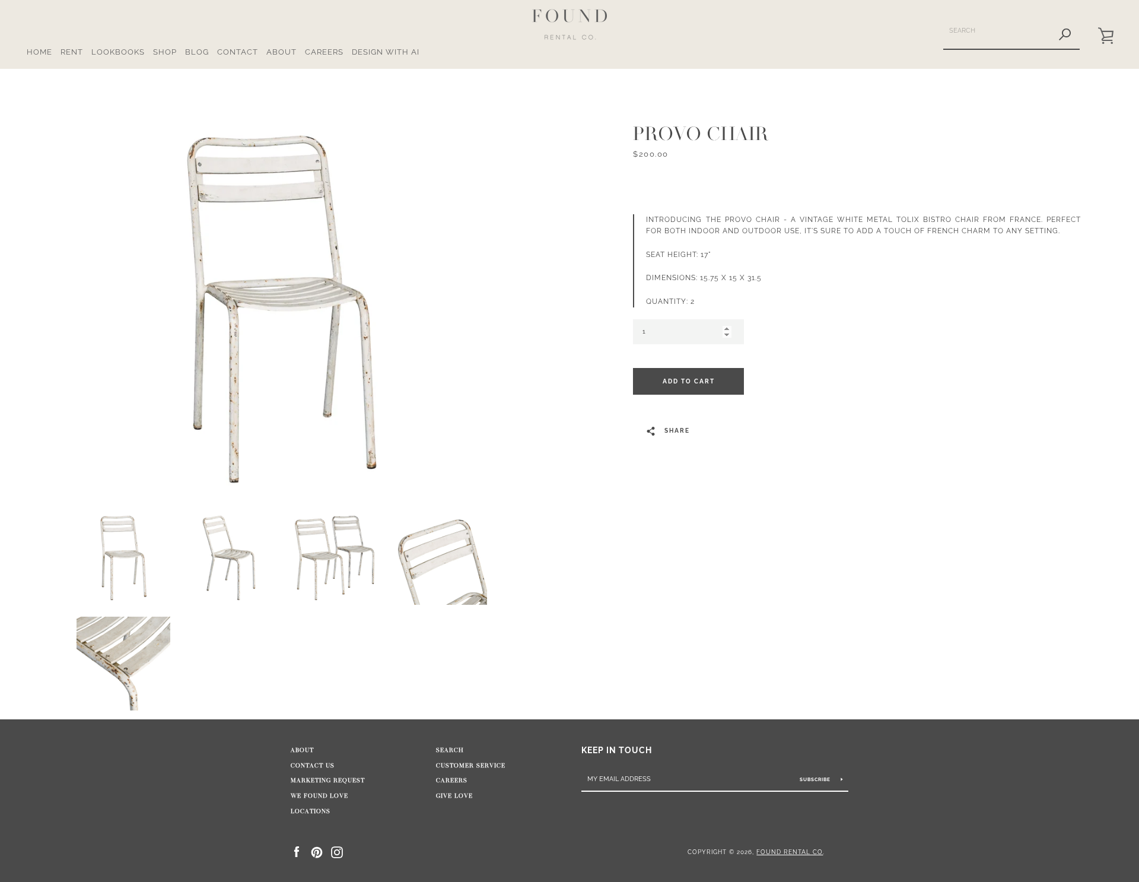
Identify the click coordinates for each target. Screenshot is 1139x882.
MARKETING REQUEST (328, 780)
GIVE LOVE (454, 795)
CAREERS (324, 51)
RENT (72, 51)
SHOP (165, 51)
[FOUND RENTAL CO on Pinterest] (317, 851)
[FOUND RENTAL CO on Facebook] (297, 851)
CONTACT (237, 51)
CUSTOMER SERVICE (470, 765)
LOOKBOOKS (118, 51)
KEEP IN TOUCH (616, 750)
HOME (39, 51)
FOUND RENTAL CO (789, 851)
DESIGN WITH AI (385, 51)
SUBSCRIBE (816, 779)
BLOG (197, 51)
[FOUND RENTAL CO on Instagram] (337, 851)
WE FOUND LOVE (319, 795)
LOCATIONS (310, 811)
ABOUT (281, 51)
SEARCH (450, 750)
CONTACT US (313, 765)
